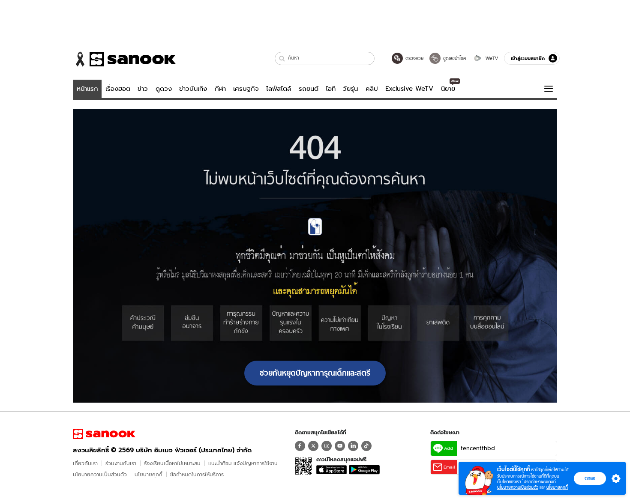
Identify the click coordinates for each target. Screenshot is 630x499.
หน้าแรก (87, 88)
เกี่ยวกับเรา (85, 463)
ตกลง (590, 478)
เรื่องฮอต (117, 88)
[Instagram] (326, 446)
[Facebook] (300, 446)
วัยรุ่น (350, 88)
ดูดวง (164, 88)
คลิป (372, 88)
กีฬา (220, 88)
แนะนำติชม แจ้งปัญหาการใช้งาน (243, 463)
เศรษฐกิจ (246, 88)
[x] (313, 446)
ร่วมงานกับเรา (120, 463)
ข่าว (143, 88)
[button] (282, 58)
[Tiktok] (366, 446)
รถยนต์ (308, 88)
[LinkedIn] (353, 446)
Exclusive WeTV (409, 88)
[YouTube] (340, 446)
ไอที (331, 88)
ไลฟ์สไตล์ (278, 88)
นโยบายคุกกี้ (148, 474)
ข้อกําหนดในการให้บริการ (197, 474)
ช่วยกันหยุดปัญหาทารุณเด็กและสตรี (315, 373)
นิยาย (448, 88)
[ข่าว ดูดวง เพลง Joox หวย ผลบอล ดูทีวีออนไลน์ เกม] (104, 434)
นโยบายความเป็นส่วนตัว (100, 474)
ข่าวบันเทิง (193, 88)
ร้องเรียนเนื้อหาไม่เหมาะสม (172, 463)
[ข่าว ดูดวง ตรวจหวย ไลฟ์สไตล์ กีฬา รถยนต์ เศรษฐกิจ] (124, 59)
